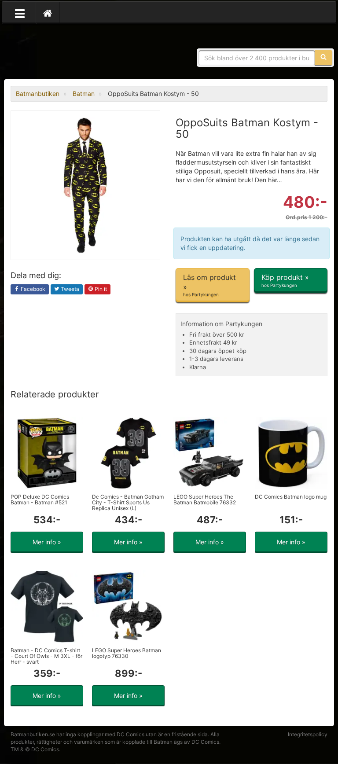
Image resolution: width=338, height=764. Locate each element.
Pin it (100, 289)
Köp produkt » (285, 280)
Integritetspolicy (307, 734)
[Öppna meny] (20, 12)
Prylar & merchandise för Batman (74, 52)
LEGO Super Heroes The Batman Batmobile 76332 (204, 499)
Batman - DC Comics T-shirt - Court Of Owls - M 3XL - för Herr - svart (46, 656)
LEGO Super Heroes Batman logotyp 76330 (126, 653)
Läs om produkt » (209, 285)
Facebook (32, 289)
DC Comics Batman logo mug (291, 496)
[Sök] (323, 57)
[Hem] (47, 13)
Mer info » (47, 542)
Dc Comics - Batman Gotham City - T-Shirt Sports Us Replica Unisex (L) (128, 502)
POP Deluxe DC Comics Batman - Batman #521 (40, 499)
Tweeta (69, 289)
